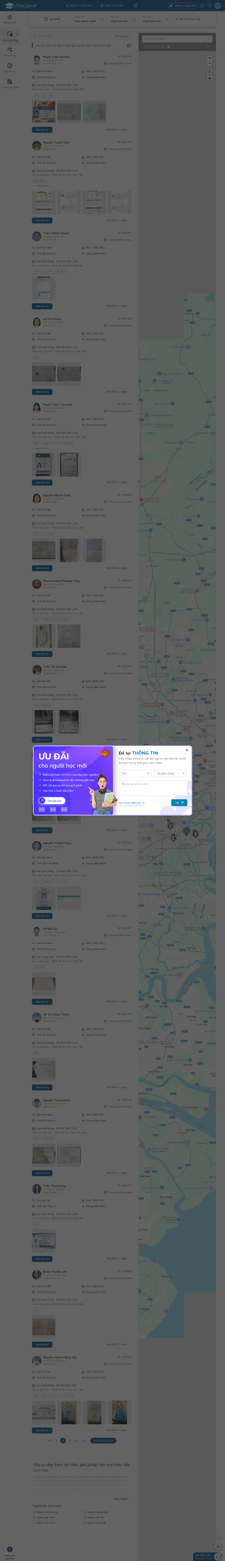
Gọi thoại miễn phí (130, 802)
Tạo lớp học (54, 800)
